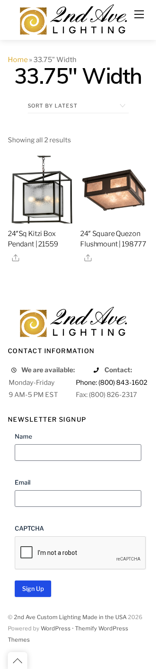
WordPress (56, 628)
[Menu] (139, 14)
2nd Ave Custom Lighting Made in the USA (70, 617)
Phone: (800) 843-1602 (111, 382)
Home (18, 60)
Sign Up (33, 588)
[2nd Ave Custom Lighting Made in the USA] (73, 18)
